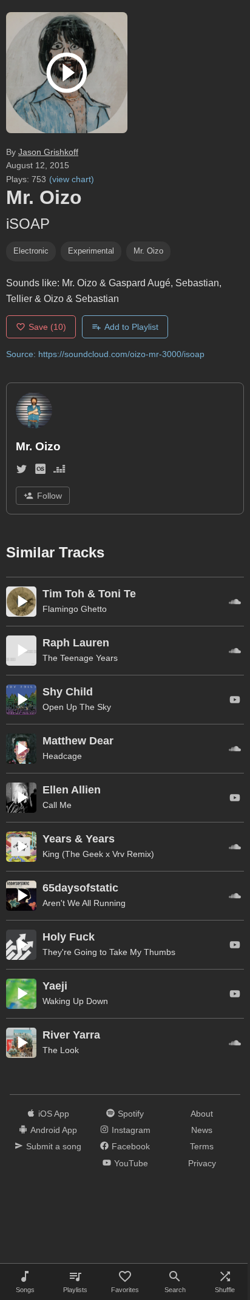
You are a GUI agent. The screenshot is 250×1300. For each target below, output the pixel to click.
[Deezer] (59, 471)
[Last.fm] (40, 471)
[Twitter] (21, 471)
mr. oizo (148, 250)
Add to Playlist (131, 327)
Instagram (131, 1130)
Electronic (31, 250)
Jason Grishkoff (48, 152)
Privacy (202, 1163)
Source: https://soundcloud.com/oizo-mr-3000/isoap (105, 354)
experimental (91, 250)
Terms (202, 1146)
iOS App (53, 1113)
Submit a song (53, 1146)
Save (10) (47, 327)
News (201, 1130)
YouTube (131, 1163)
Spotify (131, 1113)
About (202, 1113)
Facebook (131, 1146)
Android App (53, 1130)
